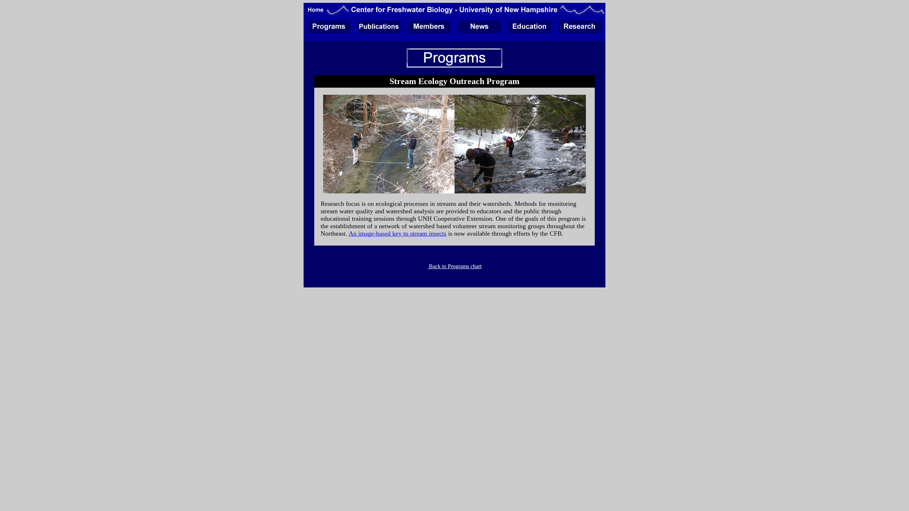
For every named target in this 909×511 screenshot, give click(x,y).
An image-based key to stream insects (397, 233)
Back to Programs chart (454, 266)
